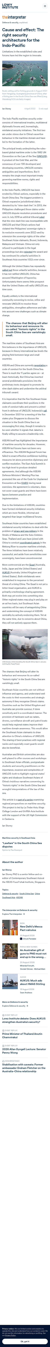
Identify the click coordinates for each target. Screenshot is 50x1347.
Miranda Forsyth (27, 965)
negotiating (40, 365)
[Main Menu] (45, 6)
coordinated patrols (30, 542)
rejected (28, 251)
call (45, 410)
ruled (41, 217)
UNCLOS (41, 156)
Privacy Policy (10, 1335)
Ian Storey (6, 108)
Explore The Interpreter (12, 914)
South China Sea (26, 893)
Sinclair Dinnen (26, 969)
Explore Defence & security (13, 1006)
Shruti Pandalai (29, 938)
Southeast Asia (8, 897)
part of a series (25, 799)
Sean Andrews (26, 992)
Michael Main (39, 969)
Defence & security (10, 22)
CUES (25, 483)
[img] (21, 939)
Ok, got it (25, 1341)
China (37, 893)
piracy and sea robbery (25, 531)
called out (7, 270)
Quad (32, 564)
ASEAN (19, 897)
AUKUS (6, 572)
